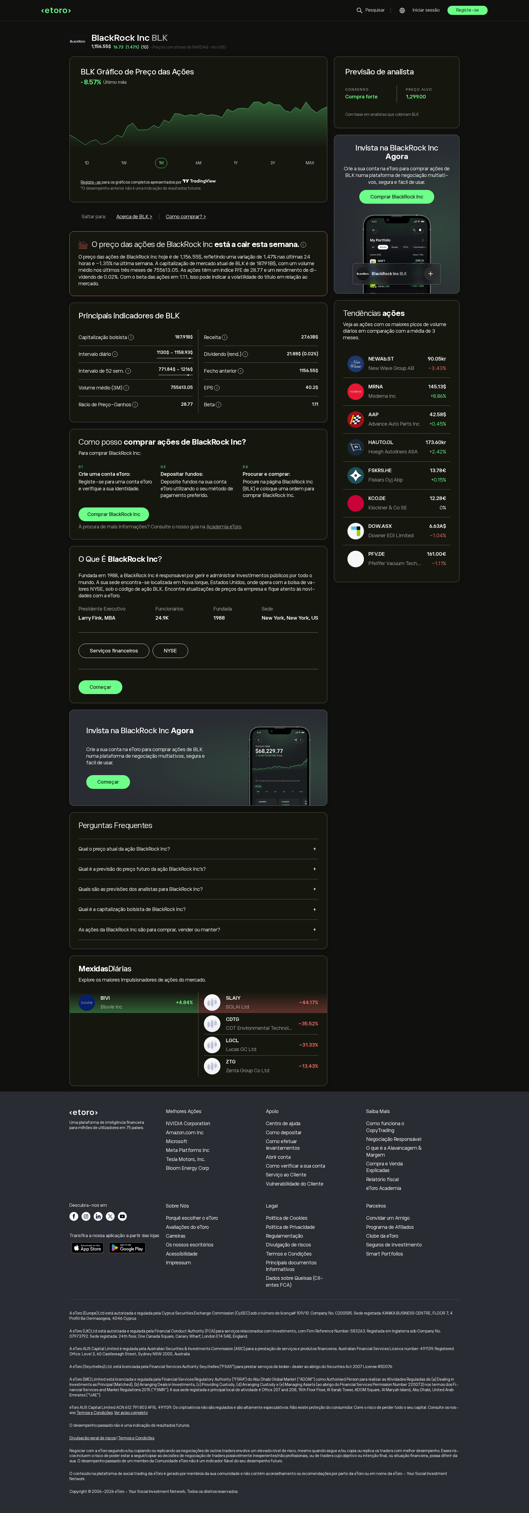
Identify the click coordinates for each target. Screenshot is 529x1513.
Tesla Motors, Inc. (185, 1159)
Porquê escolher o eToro (192, 1218)
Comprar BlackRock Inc (396, 197)
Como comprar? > (186, 216)
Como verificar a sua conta (295, 1166)
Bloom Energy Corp (187, 1168)
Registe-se (467, 10)
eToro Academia (383, 1188)
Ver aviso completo (131, 1412)
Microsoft (176, 1141)
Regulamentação (284, 1236)
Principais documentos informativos (291, 1266)
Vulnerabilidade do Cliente (294, 1184)
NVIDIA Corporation (188, 1123)
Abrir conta (278, 1157)
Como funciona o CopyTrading (385, 1127)
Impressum (178, 1262)
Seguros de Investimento (394, 1245)
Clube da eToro (382, 1236)
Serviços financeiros (114, 651)
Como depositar (284, 1132)
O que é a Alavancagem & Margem (394, 1151)
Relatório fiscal (382, 1179)
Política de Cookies (286, 1218)
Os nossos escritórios (190, 1245)
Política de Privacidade (290, 1227)
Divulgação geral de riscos (92, 1438)
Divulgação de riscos (288, 1245)
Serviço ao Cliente (286, 1175)
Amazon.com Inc (185, 1132)
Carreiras (175, 1236)
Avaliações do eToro (187, 1227)
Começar (100, 687)
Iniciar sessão (426, 10)
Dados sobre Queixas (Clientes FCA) (294, 1281)
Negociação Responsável (393, 1139)
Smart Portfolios (384, 1254)
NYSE (170, 651)
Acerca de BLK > (134, 216)
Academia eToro (223, 527)
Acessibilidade (182, 1254)
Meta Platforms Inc (187, 1150)
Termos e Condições (289, 1254)
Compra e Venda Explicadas (384, 1167)
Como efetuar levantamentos (283, 1145)
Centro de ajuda (283, 1123)
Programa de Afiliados (390, 1227)
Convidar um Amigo (388, 1218)
